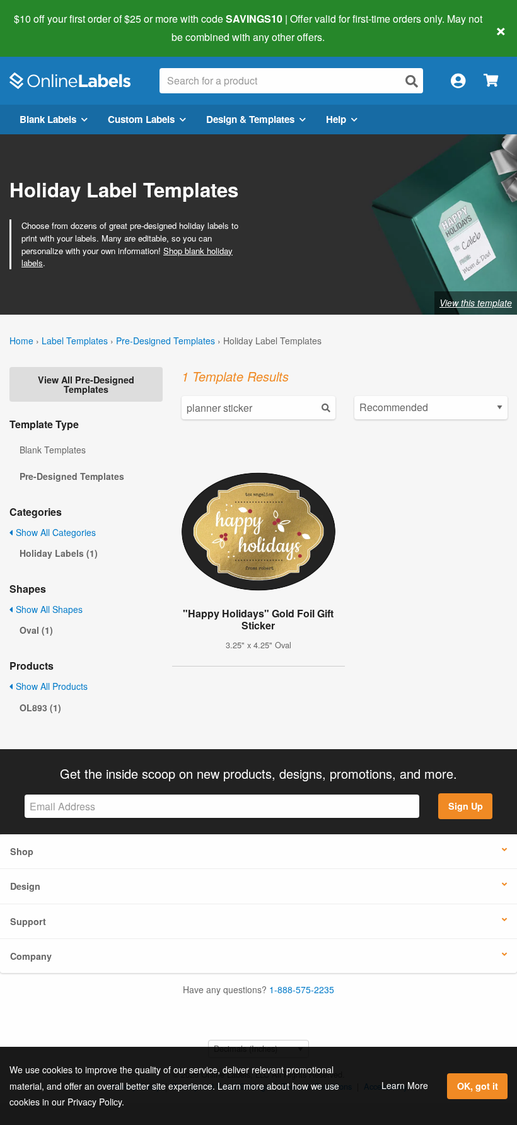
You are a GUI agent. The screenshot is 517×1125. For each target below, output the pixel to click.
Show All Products (50, 686)
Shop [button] (21, 851)
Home (21, 340)
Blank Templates (53, 449)
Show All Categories (54, 532)
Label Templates (75, 340)
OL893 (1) (40, 707)
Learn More (404, 1085)
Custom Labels (141, 119)
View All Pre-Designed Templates (86, 384)
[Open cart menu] (491, 81)
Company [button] (31, 956)
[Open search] (411, 81)
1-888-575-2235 (301, 989)
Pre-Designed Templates (165, 340)
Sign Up (465, 806)
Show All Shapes (48, 609)
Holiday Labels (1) (59, 553)
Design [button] (25, 886)
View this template (475, 302)
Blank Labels (48, 119)
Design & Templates (250, 119)
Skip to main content (45, 27)
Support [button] (28, 921)
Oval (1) (36, 630)
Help (336, 119)
